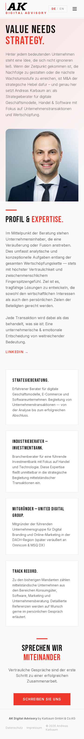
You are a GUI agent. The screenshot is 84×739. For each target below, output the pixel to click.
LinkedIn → (17, 352)
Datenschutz (14, 727)
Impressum (34, 727)
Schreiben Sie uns (42, 699)
